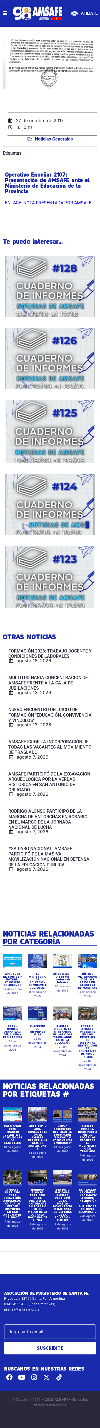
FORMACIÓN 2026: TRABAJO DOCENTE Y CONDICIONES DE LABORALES (12, 1134)
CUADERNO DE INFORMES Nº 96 (37, 1030)
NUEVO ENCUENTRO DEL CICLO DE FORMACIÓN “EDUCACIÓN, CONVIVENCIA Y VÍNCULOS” (62, 1134)
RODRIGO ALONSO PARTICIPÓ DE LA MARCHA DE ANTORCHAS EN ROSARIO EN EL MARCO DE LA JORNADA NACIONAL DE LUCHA (37, 1205)
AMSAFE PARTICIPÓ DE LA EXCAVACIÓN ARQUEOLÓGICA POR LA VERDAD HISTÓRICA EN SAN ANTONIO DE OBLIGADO (12, 1203)
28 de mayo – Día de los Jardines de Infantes (62, 978)
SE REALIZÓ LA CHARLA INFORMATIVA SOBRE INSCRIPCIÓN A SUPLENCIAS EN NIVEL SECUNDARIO (87, 1201)
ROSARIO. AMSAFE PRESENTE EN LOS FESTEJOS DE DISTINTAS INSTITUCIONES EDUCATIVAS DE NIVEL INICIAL (87, 1041)
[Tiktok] (59, 1377)
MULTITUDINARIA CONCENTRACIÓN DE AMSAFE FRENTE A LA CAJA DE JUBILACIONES (37, 1137)
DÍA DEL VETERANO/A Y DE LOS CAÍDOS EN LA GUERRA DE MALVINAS (87, 981)
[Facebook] (9, 1377)
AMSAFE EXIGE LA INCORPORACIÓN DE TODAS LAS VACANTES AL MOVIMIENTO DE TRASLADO (87, 1138)
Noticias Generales (54, 139)
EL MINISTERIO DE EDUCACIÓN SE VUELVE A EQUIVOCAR (37, 981)
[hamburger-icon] (5, 13)
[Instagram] (34, 1377)
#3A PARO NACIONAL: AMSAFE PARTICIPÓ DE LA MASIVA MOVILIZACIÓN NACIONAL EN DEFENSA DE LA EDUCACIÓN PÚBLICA (62, 1205)
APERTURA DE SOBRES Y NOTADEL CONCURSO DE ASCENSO (12, 979)
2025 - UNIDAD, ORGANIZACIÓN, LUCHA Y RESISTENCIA (12, 1031)
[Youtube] (22, 1377)
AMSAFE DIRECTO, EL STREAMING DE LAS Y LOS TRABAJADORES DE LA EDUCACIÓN (62, 1034)
